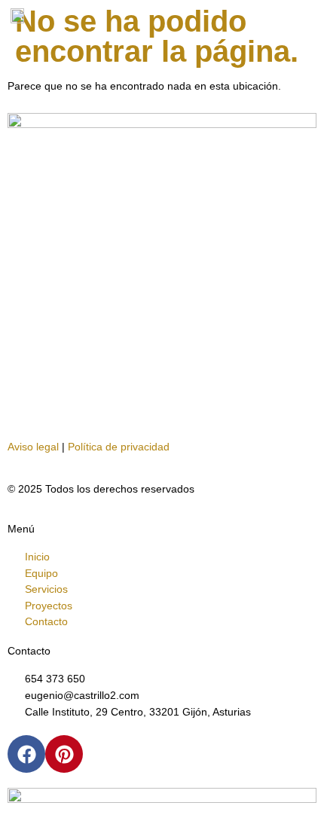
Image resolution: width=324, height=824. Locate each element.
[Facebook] (26, 754)
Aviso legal (33, 447)
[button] (312, 16)
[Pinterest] (64, 754)
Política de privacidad (119, 447)
